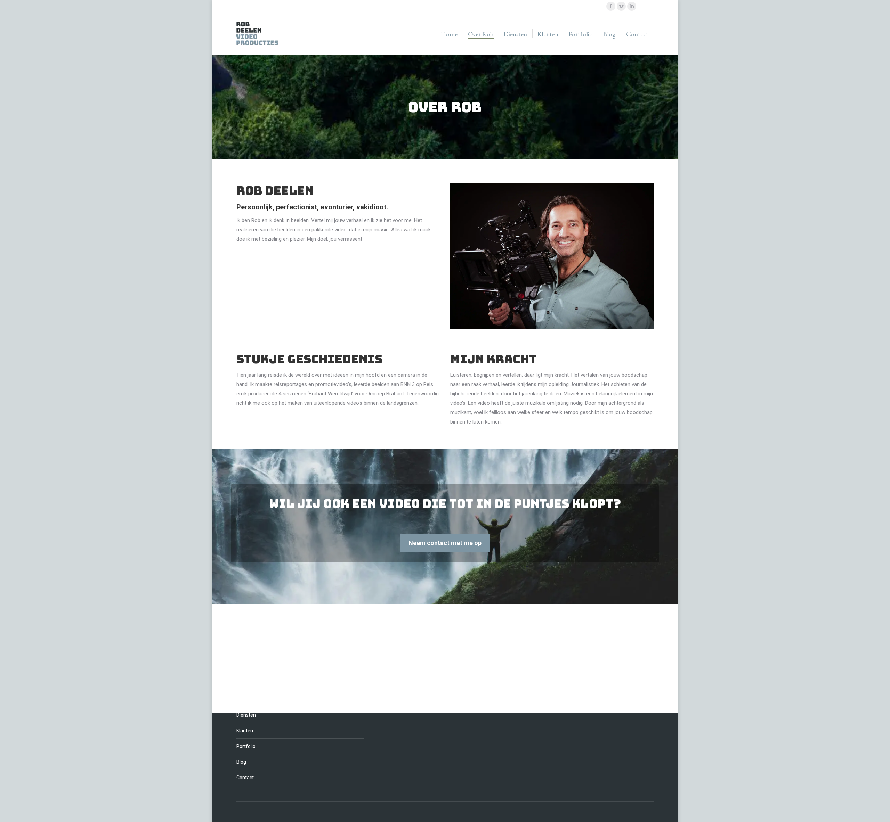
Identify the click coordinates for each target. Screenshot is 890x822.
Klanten (244, 730)
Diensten (246, 715)
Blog (241, 762)
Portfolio (246, 746)
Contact (245, 777)
